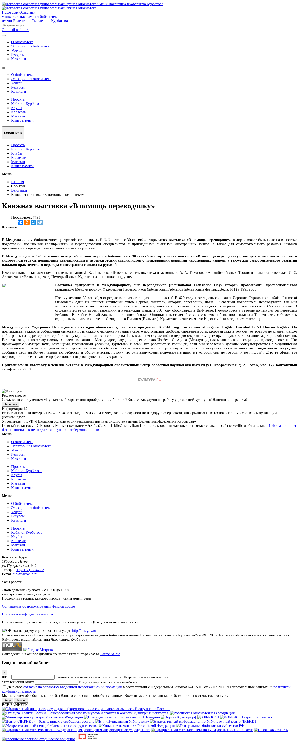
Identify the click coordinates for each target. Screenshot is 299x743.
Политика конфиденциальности (27, 614)
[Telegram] (40, 222)
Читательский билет (18, 682)
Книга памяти (22, 120)
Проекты (18, 99)
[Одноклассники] (27, 222)
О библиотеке (22, 42)
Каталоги (18, 59)
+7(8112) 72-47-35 (30, 570)
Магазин (18, 116)
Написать (10, 404)
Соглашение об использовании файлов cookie (38, 606)
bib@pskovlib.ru (25, 574)
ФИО (6, 677)
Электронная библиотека (31, 46)
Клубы (16, 108)
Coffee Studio (110, 654)
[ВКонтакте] (20, 222)
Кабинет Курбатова (26, 104)
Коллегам (18, 112)
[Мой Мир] (33, 222)
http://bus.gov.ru (84, 631)
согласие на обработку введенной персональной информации (72, 687)
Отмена (21, 700)
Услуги (16, 50)
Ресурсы (18, 55)
